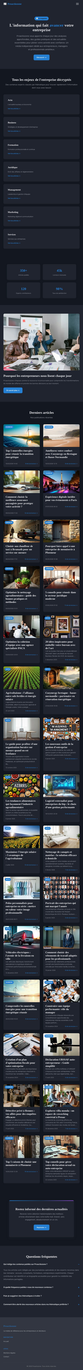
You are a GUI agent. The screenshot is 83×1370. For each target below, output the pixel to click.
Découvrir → (41, 57)
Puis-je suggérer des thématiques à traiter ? (22, 1296)
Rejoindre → (41, 1227)
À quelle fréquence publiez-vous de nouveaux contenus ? (28, 1287)
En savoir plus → (12, 390)
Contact (6, 1357)
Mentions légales (9, 1353)
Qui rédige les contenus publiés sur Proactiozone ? (25, 1264)
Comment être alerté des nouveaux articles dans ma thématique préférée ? (36, 1304)
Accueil (6, 1341)
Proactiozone (12, 3)
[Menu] (77, 4)
